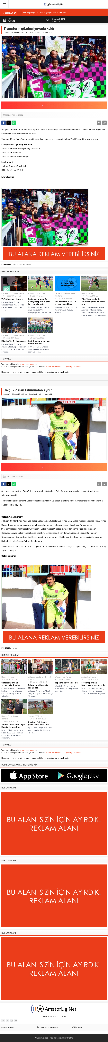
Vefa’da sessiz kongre (12, 299)
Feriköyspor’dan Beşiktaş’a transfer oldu (93, 683)
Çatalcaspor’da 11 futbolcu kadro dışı (10, 683)
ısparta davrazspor (24, 264)
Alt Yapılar (85, 677)
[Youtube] (15, 1020)
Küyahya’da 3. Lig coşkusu (13, 341)
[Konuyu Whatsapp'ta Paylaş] (14, 123)
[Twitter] (7, 1020)
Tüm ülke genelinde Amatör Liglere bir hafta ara (93, 301)
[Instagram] (11, 1020)
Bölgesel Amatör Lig (19, 32)
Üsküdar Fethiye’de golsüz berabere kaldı (38, 723)
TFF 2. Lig (38, 716)
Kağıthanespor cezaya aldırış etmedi (39, 342)
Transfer (31, 679)
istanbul (14, 648)
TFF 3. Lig (11, 677)
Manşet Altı (65, 293)
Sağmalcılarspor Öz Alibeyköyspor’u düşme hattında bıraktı (39, 301)
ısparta (13, 264)
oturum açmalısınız (28, 364)
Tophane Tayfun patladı (66, 682)
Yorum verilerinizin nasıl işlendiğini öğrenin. (63, 366)
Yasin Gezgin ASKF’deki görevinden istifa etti (41, 13)
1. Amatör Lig (33, 293)
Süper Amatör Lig (15, 716)
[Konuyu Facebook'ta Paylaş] (3, 123)
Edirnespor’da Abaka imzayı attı (38, 686)
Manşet (21, 293)
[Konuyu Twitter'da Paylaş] (8, 123)
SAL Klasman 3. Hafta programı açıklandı (65, 302)
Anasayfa (7, 32)
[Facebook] (3, 1020)
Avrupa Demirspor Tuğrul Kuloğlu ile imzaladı (13, 725)
